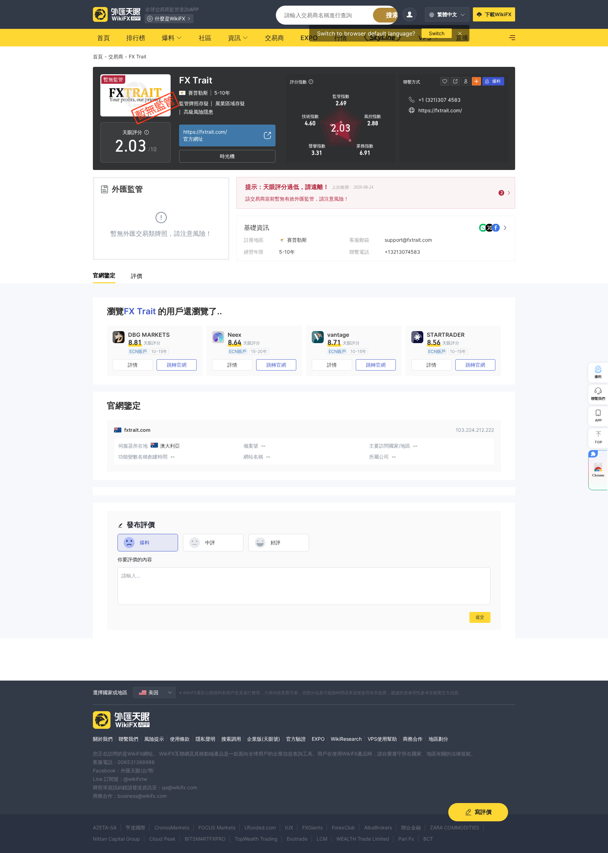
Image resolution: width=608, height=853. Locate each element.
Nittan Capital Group (116, 839)
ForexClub (343, 827)
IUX (289, 827)
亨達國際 (135, 827)
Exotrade (297, 839)
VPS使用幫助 (382, 739)
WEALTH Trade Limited (362, 839)
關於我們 (103, 739)
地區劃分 (438, 739)
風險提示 (154, 739)
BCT (428, 839)
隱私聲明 (205, 739)
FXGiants (312, 827)
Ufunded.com (260, 827)
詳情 (133, 365)
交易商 (115, 56)
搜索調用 (231, 739)
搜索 (392, 15)
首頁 (98, 56)
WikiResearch (346, 739)
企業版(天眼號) (263, 739)
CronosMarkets (171, 827)
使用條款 (180, 739)
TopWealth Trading (256, 839)
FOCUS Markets (216, 827)
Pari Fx (406, 839)
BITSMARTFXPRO (205, 839)
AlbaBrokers (378, 827)
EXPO (318, 739)
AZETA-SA (104, 827)
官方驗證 (296, 739)
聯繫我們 (128, 739)
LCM (322, 839)
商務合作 (413, 739)
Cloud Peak (162, 839)
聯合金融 (411, 827)
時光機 (227, 156)
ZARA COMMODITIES (454, 827)
